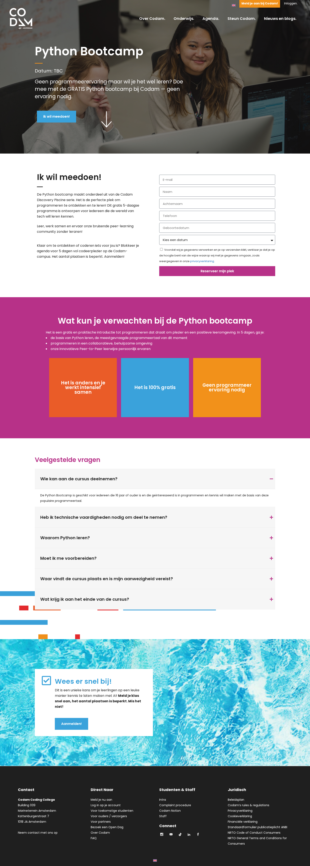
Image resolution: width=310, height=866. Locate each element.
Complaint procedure (175, 805)
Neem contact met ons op (38, 833)
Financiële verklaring (242, 822)
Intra (162, 800)
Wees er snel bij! (83, 681)
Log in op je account (106, 805)
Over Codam (100, 833)
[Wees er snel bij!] (46, 680)
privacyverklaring (202, 261)
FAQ (94, 838)
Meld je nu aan (101, 800)
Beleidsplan (236, 800)
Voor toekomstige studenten (112, 811)
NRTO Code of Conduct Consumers (254, 833)
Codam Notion (170, 811)
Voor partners (101, 822)
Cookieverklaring (240, 816)
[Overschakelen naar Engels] (234, 5)
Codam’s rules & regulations (248, 805)
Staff (163, 816)
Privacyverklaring (240, 811)
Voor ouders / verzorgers (109, 816)
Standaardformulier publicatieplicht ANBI (257, 827)
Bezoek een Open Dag (107, 827)
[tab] (155, 479)
